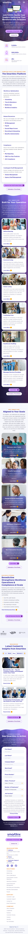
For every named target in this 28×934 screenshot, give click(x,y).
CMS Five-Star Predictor (12, 156)
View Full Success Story (8, 609)
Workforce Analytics (11, 107)
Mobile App (8, 105)
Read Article (7, 683)
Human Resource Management (11, 884)
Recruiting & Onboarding (12, 131)
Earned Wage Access (11, 128)
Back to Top (13, 927)
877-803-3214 (10, 858)
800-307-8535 (10, 863)
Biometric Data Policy (20, 930)
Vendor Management (11, 174)
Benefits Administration (12, 134)
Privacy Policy (14, 813)
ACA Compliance (10, 159)
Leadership (9, 910)
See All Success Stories (13, 616)
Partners (9, 912)
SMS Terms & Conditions (9, 928)
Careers (9, 917)
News (9, 653)
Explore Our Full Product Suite (13, 185)
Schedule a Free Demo (13, 31)
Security (9, 919)
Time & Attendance (11, 102)
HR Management (10, 123)
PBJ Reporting (9, 154)
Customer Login (10, 896)
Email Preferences (11, 903)
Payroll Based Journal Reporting (12, 878)
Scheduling (8, 99)
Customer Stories (11, 915)
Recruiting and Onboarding (13, 887)
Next (25, 653)
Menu (24, 2)
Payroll (7, 126)
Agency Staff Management (13, 177)
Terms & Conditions (20, 928)
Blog (14, 653)
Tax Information (10, 921)
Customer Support (11, 899)
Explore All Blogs (13, 717)
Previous (3, 653)
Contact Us (14, 35)
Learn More (13, 390)
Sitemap (5, 930)
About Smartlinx (10, 908)
